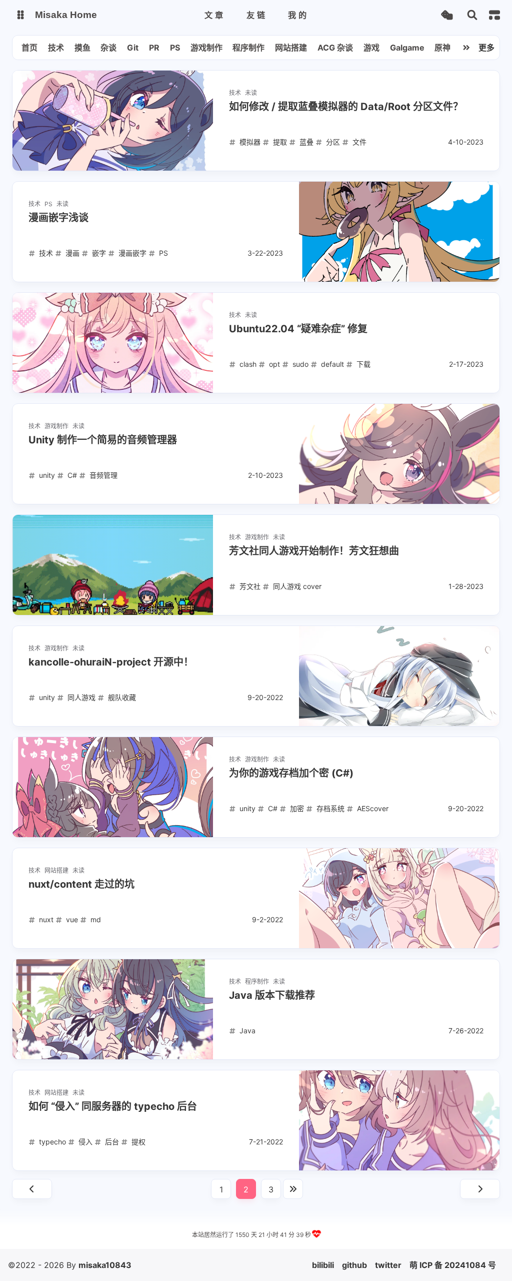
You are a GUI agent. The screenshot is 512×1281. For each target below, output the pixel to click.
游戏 (372, 48)
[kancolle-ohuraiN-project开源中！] (399, 676)
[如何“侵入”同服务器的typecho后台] (399, 1120)
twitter (388, 1265)
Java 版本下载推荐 (272, 995)
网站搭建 (291, 48)
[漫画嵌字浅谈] (399, 232)
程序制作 (248, 48)
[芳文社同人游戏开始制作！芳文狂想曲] (112, 565)
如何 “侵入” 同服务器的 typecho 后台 (112, 1106)
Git (132, 48)
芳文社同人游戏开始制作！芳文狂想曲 (314, 551)
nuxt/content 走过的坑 (81, 884)
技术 (56, 48)
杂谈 (108, 48)
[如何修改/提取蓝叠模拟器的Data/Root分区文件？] (112, 121)
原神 (442, 48)
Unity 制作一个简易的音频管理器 (102, 440)
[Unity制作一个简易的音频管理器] (399, 454)
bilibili (323, 1265)
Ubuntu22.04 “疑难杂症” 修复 (298, 329)
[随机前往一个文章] (447, 15)
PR (154, 48)
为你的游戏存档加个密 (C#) (291, 773)
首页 (30, 48)
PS (175, 48)
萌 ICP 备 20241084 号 (453, 1265)
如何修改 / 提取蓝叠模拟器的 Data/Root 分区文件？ (346, 107)
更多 (486, 48)
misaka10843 (105, 1265)
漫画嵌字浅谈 (58, 218)
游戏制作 (206, 48)
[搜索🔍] (472, 15)
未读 (251, 93)
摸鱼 (82, 48)
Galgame (407, 48)
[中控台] (494, 15)
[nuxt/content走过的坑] (399, 898)
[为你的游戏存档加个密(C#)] (112, 787)
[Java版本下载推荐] (112, 1009)
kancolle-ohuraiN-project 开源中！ (111, 662)
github (354, 1265)
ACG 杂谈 (335, 48)
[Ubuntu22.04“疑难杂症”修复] (112, 343)
